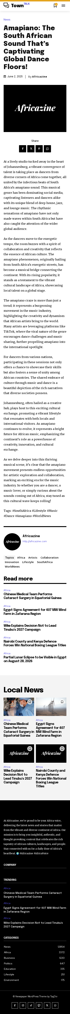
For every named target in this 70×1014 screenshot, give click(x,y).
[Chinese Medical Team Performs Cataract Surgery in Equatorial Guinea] (19, 707)
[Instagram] (23, 1005)
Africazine (39, 76)
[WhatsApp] (47, 148)
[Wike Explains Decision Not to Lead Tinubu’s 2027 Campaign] (19, 753)
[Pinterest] (39, 148)
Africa (21, 557)
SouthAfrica (45, 562)
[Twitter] (30, 148)
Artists (32, 557)
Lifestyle (28, 562)
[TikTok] (31, 1005)
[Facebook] (22, 148)
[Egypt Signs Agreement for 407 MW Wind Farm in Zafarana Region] (51, 707)
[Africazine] (12, 541)
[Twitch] (39, 1005)
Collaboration (50, 557)
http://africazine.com (35, 541)
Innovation (12, 562)
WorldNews (12, 566)
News (7, 19)
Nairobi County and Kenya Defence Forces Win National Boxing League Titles (51, 778)
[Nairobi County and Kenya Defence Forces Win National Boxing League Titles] (51, 753)
